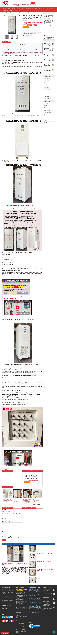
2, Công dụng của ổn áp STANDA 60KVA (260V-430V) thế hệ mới (14, 47)
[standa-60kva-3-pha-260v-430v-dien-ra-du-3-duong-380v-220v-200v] (17, 37)
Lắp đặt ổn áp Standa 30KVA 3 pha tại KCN (43, 561)
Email (3, 531)
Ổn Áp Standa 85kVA (47, 98)
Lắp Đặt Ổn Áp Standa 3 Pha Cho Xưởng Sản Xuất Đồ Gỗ (14, 564)
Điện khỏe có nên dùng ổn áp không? (48, 35)
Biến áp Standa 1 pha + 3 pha (40, 8)
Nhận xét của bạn (6, 521)
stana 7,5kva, (20, 4)
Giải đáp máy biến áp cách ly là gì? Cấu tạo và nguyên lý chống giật (8, 601)
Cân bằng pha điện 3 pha (48, 18)
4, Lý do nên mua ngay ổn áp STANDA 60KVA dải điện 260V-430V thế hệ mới (16, 50)
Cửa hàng (8, 12)
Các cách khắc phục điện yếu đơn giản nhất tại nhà (48, 16)
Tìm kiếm (33, 3)
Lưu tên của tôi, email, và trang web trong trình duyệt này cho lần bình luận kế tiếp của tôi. (11, 537)
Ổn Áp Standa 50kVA (47, 96)
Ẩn (24, 44)
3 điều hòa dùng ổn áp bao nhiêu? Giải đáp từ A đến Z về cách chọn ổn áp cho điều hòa (48, 22)
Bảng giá (45, 122)
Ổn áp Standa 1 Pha (11, 8)
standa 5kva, (15, 4)
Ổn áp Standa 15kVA (47, 89)
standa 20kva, (34, 4)
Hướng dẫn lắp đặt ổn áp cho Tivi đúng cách (44, 553)
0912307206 (26, 27)
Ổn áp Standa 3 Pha (29, 8)
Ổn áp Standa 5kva (47, 80)
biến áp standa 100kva (16, 5)
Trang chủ (4, 12)
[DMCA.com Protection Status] (32, 622)
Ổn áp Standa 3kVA (47, 78)
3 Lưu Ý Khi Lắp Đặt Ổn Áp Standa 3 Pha (43, 545)
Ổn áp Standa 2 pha (20, 8)
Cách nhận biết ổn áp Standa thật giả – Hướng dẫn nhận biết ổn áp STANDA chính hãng (48, 30)
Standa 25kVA (46, 91)
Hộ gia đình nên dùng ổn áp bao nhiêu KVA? (49, 26)
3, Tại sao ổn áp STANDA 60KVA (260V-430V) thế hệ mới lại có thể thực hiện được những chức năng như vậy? (21, 49)
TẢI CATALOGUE (5, 10)
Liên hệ (34, 25)
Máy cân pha (49, 8)
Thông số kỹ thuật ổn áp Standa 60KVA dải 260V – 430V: (14, 48)
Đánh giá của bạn (5, 518)
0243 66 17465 (21, 623)
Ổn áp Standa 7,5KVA (48, 82)
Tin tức (11, 10)
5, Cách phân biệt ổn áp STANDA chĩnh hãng (10, 51)
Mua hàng (29, 25)
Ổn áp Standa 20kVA (47, 87)
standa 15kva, (29, 4)
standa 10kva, (24, 4)
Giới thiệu (5, 8)
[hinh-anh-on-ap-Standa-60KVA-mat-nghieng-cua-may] (12, 37)
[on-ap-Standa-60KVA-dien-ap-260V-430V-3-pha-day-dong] (7, 37)
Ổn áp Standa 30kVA (47, 94)
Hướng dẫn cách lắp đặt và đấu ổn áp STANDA (49, 38)
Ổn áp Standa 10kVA (47, 85)
